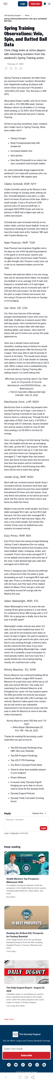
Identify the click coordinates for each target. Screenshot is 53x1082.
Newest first (37, 813)
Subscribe (35, 4)
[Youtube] (16, 1065)
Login (22, 4)
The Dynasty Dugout (12, 15)
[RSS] (44, 1065)
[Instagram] (37, 1065)
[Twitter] (9, 1065)
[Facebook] (30, 1065)
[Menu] (44, 3)
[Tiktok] (23, 1065)
